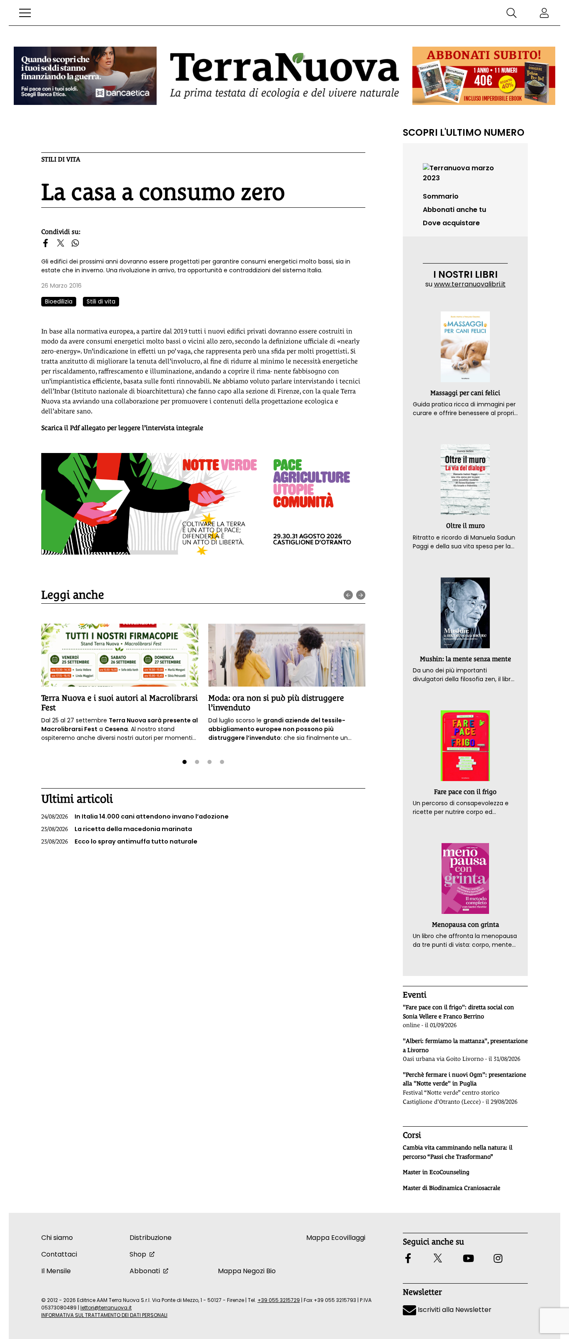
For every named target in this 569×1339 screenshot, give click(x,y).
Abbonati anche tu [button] (454, 209)
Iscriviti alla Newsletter (454, 1309)
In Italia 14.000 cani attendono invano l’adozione (135, 816)
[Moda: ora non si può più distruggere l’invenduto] (286, 655)
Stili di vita (60, 159)
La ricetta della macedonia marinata (116, 829)
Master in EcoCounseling (436, 1172)
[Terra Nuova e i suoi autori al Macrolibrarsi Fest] (119, 655)
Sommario (441, 196)
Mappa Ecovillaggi (335, 1237)
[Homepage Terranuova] (284, 75)
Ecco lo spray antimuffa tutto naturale (119, 841)
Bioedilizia (58, 301)
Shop (138, 1254)
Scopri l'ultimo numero (463, 132)
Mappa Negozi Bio (247, 1271)
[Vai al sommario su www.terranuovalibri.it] (465, 172)
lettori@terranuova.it (106, 1307)
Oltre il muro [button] (465, 526)
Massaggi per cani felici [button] (465, 393)
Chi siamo (57, 1237)
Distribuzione (151, 1237)
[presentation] (348, 595)
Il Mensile (56, 1271)
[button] (25, 12)
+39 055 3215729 (278, 1300)
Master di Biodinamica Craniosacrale (451, 1188)
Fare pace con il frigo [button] (465, 792)
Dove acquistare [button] (451, 223)
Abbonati (145, 1271)
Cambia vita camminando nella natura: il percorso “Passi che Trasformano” (457, 1152)
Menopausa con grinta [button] (465, 924)
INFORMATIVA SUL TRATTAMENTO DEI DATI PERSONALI (104, 1315)
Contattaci (59, 1254)
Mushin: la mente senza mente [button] (465, 659)
